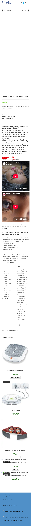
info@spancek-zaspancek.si (10, 505)
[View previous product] (3, 10)
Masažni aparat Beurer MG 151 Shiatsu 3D (15, 450)
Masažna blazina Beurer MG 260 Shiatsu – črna (15, 475)
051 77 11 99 (6, 507)
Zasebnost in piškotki (8, 499)
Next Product (24, 10)
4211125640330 (9, 118)
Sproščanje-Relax (11, 116)
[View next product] (28, 10)
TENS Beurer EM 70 (15, 410)
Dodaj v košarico (15, 377)
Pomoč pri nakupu (7, 496)
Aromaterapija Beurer (14, 330)
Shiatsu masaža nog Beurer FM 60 (15, 370)
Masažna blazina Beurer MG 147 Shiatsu (15, 462)
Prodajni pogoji (6, 498)
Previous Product (7, 10)
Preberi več (15, 417)
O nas (4, 494)
